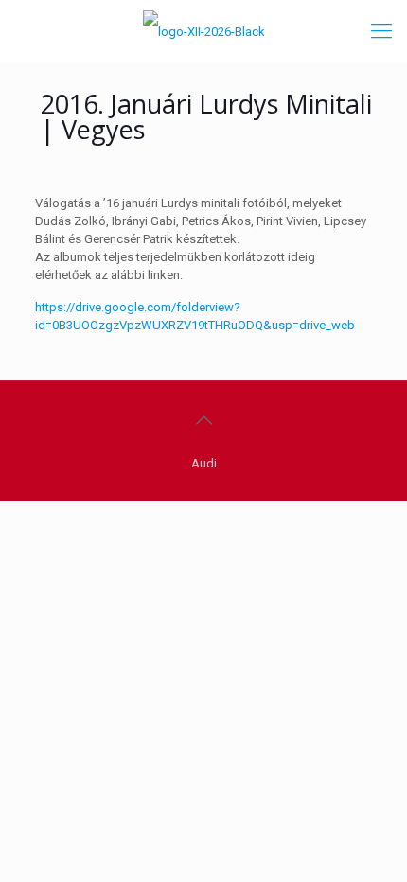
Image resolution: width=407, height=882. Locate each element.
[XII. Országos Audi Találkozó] (203, 30)
